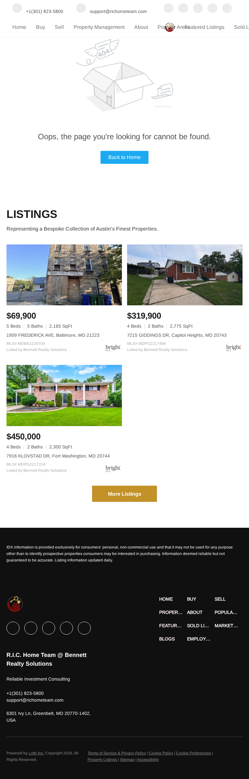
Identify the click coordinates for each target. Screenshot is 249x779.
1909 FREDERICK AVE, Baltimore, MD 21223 (53, 335)
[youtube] (227, 8)
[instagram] (212, 8)
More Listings (124, 494)
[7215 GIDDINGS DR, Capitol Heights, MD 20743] (185, 275)
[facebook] (168, 8)
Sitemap (127, 759)
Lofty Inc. (36, 753)
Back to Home (124, 157)
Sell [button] (59, 27)
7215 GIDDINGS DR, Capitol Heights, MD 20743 (177, 335)
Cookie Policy (161, 753)
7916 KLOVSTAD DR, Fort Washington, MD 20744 (58, 455)
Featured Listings (204, 27)
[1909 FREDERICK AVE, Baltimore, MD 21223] (64, 275)
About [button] (141, 27)
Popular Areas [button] (174, 27)
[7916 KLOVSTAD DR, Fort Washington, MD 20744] (64, 395)
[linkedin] (183, 8)
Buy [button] (40, 27)
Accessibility (148, 759)
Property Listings (102, 759)
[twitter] (198, 8)
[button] (173, 599)
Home (19, 27)
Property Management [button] (99, 27)
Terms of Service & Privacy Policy (117, 753)
